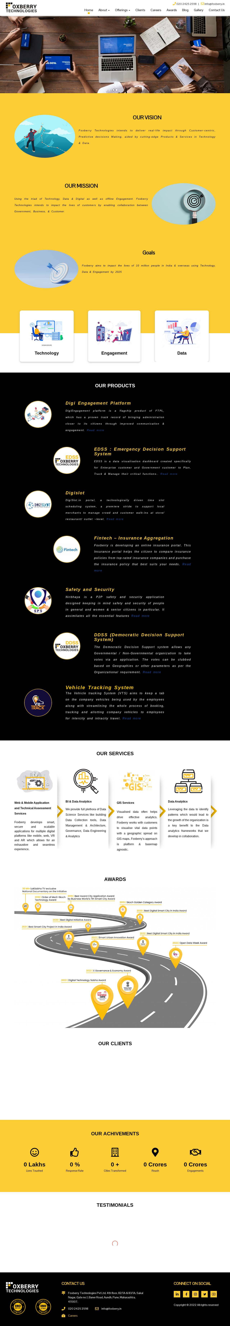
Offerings (121, 10)
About (103, 10)
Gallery (198, 10)
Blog (185, 10)
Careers (156, 10)
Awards (172, 10)
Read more (95, 430)
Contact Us (217, 10)
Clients (140, 10)
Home (88, 10)
